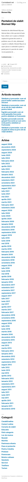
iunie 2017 (5, 301)
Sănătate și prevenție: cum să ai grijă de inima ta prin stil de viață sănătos (13, 130)
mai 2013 (5, 345)
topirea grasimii (5, 72)
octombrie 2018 (8, 263)
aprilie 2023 (6, 166)
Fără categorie (7, 432)
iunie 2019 (5, 241)
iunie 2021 (5, 194)
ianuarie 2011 (6, 406)
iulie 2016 (5, 326)
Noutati (4, 438)
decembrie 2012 (8, 356)
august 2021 (6, 188)
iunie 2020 (5, 216)
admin (4, 64)
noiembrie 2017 (7, 288)
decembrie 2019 (8, 227)
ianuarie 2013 (7, 354)
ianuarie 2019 (7, 254)
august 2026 (6, 144)
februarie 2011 (7, 403)
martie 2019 (6, 249)
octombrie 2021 (8, 183)
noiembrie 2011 (7, 384)
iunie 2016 (5, 329)
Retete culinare (7, 457)
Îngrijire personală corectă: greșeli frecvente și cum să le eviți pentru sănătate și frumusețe (13, 122)
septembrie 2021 (8, 186)
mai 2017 (5, 304)
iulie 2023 (5, 164)
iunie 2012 (5, 370)
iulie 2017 (5, 299)
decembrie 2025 (8, 147)
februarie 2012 (7, 378)
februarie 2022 (7, 172)
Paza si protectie (8, 446)
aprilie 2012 (6, 376)
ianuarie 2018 (7, 282)
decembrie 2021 (8, 177)
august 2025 (6, 153)
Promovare (5, 454)
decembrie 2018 (8, 257)
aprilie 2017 (6, 307)
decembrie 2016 (8, 315)
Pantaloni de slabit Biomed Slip (12, 22)
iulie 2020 (5, 213)
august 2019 (6, 235)
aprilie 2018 (6, 276)
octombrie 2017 (8, 290)
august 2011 (6, 389)
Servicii (4, 463)
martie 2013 (6, 348)
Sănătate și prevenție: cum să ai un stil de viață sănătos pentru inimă (13, 107)
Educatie (5, 430)
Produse (4, 452)
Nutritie (4, 441)
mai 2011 (5, 398)
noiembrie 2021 (7, 180)
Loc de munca (7, 435)
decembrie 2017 (8, 285)
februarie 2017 (7, 312)
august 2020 (6, 210)
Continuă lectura (7, 57)
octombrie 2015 (8, 340)
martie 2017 (6, 310)
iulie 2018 (5, 268)
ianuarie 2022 (7, 175)
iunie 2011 (5, 395)
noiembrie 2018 (7, 260)
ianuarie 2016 (7, 334)
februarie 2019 (7, 252)
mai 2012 (5, 373)
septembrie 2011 (8, 387)
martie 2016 (6, 332)
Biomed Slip (6, 68)
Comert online (7, 424)
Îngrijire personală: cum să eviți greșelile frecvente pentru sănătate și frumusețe (13, 114)
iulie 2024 (5, 158)
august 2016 (6, 323)
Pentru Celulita (7, 449)
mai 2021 (5, 197)
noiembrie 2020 (8, 208)
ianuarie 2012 (7, 381)
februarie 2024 (7, 161)
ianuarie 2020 (7, 224)
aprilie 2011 (6, 400)
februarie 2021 (7, 205)
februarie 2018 (7, 279)
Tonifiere (5, 465)
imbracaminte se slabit (15, 68)
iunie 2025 (5, 155)
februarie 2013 (7, 351)
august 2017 (6, 296)
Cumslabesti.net (7, 2)
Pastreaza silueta (7, 66)
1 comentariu (6, 73)
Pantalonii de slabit (16, 70)
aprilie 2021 (6, 199)
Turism (4, 468)
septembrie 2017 (8, 293)
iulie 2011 (5, 392)
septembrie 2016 (8, 321)
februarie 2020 (7, 221)
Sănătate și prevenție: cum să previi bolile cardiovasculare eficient (13, 101)
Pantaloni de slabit (6, 70)
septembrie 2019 (8, 232)
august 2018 (6, 265)
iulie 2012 (5, 367)
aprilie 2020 (6, 219)
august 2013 (6, 343)
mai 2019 (5, 243)
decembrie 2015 (8, 337)
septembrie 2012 (8, 362)
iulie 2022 (5, 169)
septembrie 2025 (8, 150)
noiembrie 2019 (7, 230)
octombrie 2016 (8, 318)
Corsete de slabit (8, 427)
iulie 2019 (5, 238)
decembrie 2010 (8, 409)
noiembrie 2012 (7, 359)
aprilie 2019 (6, 246)
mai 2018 (5, 274)
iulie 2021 (5, 191)
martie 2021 (6, 202)
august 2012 (6, 365)
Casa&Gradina (7, 421)
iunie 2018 (5, 271)
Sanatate (5, 460)
